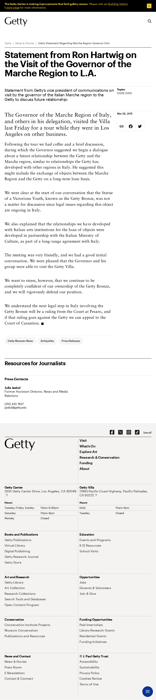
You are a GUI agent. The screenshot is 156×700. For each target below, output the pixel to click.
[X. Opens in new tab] (120, 432)
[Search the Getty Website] (149, 21)
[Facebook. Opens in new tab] (112, 432)
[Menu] (147, 691)
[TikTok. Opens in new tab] (137, 432)
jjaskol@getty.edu (15, 407)
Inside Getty (124, 92)
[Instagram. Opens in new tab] (129, 432)
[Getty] (16, 22)
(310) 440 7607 (14, 403)
